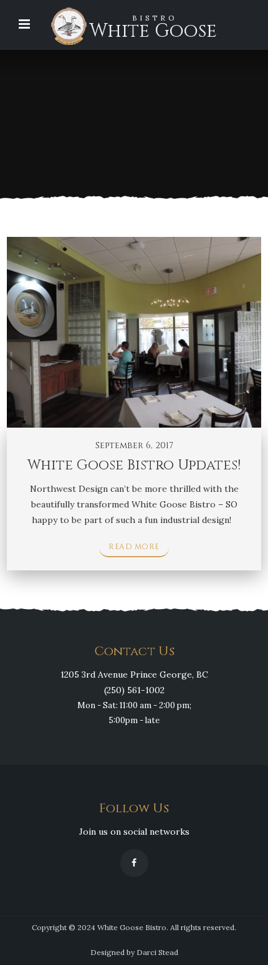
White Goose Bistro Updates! (134, 465)
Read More (134, 547)
